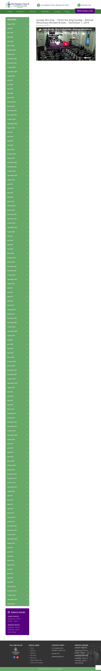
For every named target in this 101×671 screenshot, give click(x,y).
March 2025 (10, 97)
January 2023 (11, 210)
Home (9, 11)
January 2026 (11, 54)
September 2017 (12, 487)
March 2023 (10, 201)
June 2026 (10, 33)
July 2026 (9, 28)
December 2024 (11, 110)
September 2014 (12, 599)
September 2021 (12, 279)
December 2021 (11, 266)
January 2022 (11, 262)
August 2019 (11, 387)
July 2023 (9, 184)
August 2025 (11, 76)
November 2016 (12, 530)
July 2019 (9, 392)
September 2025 (12, 72)
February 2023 (11, 206)
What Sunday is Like (85, 11)
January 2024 (11, 158)
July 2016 (9, 547)
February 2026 (11, 50)
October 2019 (11, 379)
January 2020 (11, 366)
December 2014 (11, 591)
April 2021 (10, 301)
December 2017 (11, 474)
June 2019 (10, 396)
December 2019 (11, 370)
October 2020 (11, 327)
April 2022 (10, 249)
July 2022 (9, 236)
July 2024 (9, 132)
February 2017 (11, 517)
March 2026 (10, 46)
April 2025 (10, 93)
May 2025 (10, 89)
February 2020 (11, 361)
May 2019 (10, 400)
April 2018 (10, 457)
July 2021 (9, 288)
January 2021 (11, 314)
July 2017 (9, 495)
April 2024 (10, 145)
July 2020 (9, 340)
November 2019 (12, 374)
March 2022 (10, 253)
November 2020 (12, 322)
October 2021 (11, 275)
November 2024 (12, 115)
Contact (57, 11)
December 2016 (11, 526)
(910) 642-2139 (86, 5)
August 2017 (11, 491)
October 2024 (11, 119)
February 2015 (11, 586)
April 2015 (10, 582)
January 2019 (11, 418)
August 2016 (11, 543)
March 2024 (10, 149)
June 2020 (10, 344)
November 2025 (12, 63)
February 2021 (11, 309)
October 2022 (11, 223)
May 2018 (10, 452)
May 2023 (10, 193)
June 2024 (10, 136)
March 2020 (10, 357)
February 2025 (11, 102)
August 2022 (11, 232)
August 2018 (11, 439)
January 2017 (11, 521)
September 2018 (12, 435)
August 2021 (11, 283)
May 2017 (10, 504)
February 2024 (11, 154)
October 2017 (11, 482)
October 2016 (11, 534)
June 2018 (10, 448)
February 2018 (11, 465)
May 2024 (10, 141)
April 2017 (10, 508)
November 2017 (12, 478)
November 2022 (12, 219)
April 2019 (10, 405)
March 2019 (10, 409)
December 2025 (11, 59)
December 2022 (11, 214)
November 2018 (12, 426)
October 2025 (11, 67)
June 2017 (10, 500)
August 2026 (11, 24)
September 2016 (12, 539)
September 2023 (12, 175)
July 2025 (9, 80)
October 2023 (11, 171)
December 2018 (11, 422)
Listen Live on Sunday (36, 663)
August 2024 (11, 128)
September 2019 (12, 383)
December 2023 (11, 162)
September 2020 (12, 331)
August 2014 (11, 604)
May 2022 (10, 245)
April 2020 (10, 353)
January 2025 (11, 106)
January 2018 (11, 470)
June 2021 (10, 292)
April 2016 (10, 556)
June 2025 (10, 84)
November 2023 (12, 167)
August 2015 (11, 565)
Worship (32, 11)
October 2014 (11, 595)
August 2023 (11, 180)
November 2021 (12, 271)
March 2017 (10, 513)
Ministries (45, 11)
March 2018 (10, 461)
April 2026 (10, 41)
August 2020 (11, 335)
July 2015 (9, 569)
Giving (67, 11)
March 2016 (10, 560)
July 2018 (9, 444)
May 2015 (10, 578)
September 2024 (12, 123)
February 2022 (11, 258)
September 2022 (12, 227)
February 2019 (11, 413)
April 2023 (10, 197)
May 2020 (10, 348)
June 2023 (10, 188)
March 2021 (10, 305)
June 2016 (10, 552)
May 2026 (10, 37)
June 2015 (10, 573)
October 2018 (11, 431)
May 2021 (10, 296)
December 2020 (11, 318)
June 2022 (10, 240)
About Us (20, 11)
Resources (33, 658)
